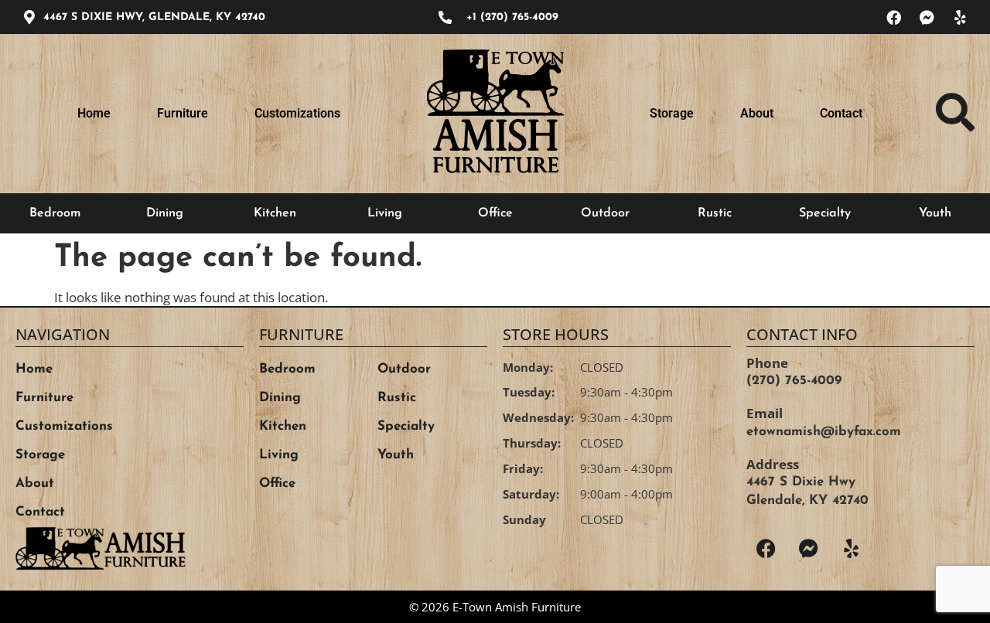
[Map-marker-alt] (29, 17)
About (756, 113)
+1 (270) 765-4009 (512, 17)
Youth (935, 213)
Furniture (182, 113)
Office (495, 213)
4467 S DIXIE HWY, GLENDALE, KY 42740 (154, 17)
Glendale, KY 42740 (807, 500)
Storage (672, 113)
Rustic (715, 213)
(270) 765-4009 (794, 380)
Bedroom (54, 213)
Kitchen (275, 213)
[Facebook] (893, 17)
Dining (164, 213)
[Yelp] (960, 17)
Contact (841, 113)
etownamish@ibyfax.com (823, 431)
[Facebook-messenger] (926, 17)
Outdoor (605, 213)
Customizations (297, 113)
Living (384, 213)
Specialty (825, 213)
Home (94, 113)
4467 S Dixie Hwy (800, 482)
